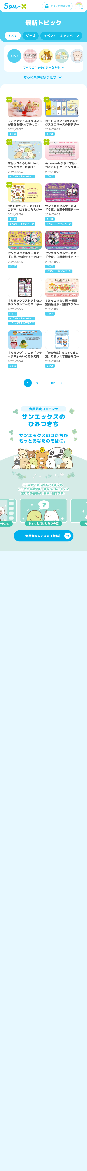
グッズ (30, 36)
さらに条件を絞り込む (40, 77)
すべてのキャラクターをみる (41, 67)
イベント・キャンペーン (61, 36)
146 (53, 383)
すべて (13, 36)
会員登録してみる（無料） (43, 536)
